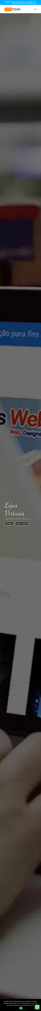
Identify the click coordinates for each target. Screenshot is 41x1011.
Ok (21, 1008)
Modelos (9, 523)
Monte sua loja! (22, 523)
